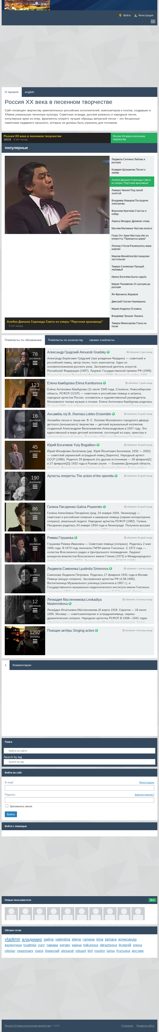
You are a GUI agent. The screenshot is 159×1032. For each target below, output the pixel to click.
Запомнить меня (21, 806)
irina (99, 939)
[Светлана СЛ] (67, 913)
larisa (111, 951)
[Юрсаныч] (53, 913)
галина (89, 939)
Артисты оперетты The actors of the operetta (80, 476)
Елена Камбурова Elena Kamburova (74, 383)
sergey (65, 945)
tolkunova (90, 945)
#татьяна (123, 951)
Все (152, 900)
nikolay (10, 951)
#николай (52, 951)
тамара (52, 945)
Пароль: (10, 794)
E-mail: (9, 782)
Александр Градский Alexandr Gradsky (76, 352)
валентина (13, 945)
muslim (99, 951)
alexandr (67, 951)
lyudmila (29, 945)
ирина (77, 945)
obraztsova (108, 945)
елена (137, 945)
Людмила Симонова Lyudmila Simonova (77, 568)
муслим (137, 951)
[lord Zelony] (124, 913)
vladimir (12, 939)
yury (41, 945)
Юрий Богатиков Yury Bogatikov (71, 445)
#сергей (125, 945)
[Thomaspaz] (39, 913)
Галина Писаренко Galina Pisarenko (74, 507)
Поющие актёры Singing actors (70, 630)
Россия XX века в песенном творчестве (28, 1025)
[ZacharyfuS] (25, 913)
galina (49, 939)
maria (39, 951)
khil (90, 951)
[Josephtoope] (138, 913)
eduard (81, 951)
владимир (32, 939)
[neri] (11, 913)
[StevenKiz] (110, 913)
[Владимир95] (81, 913)
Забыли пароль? (144, 794)
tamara (111, 939)
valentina (62, 939)
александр (127, 939)
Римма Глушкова (60, 538)
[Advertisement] (80, 56)
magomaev (25, 951)
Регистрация (146, 782)
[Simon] (95, 913)
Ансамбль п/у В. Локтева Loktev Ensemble (79, 414)
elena (76, 939)
